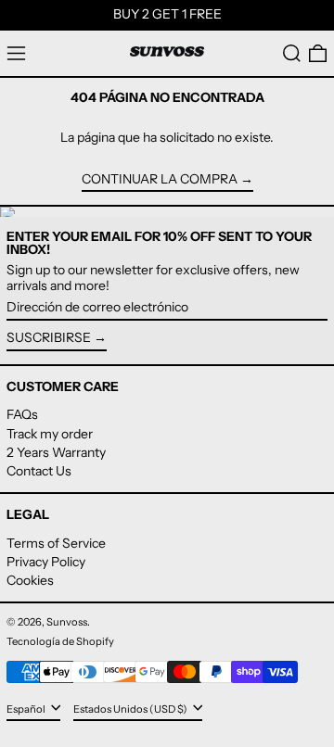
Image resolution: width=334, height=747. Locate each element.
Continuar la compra (160, 179)
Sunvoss (66, 621)
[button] (292, 53)
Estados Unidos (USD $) (131, 709)
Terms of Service (56, 543)
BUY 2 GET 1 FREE (167, 14)
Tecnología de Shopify (60, 641)
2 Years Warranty (56, 452)
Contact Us (38, 470)
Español (26, 709)
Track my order (49, 433)
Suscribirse (48, 337)
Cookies (30, 580)
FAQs (22, 414)
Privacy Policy (45, 561)
